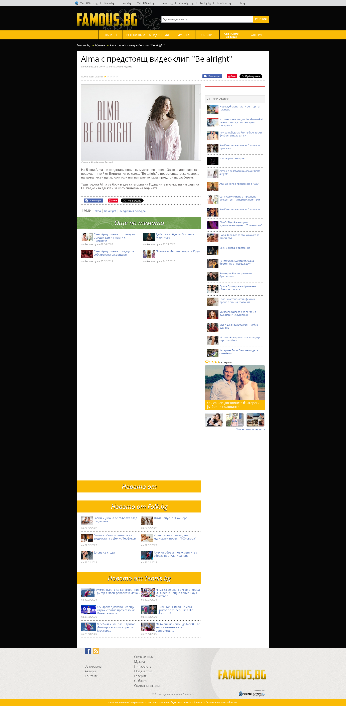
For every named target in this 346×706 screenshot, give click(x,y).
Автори (90, 671)
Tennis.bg (125, 3)
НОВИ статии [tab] (219, 99)
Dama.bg (109, 3)
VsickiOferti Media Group (76, 3)
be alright (110, 211)
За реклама (93, 666)
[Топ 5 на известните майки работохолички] (214, 420)
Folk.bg (241, 3)
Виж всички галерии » (250, 429)
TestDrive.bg (224, 3)
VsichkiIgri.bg (186, 3)
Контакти (91, 676)
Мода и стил (143, 671)
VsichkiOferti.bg (89, 3)
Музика (100, 45)
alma (98, 211)
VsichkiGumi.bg (145, 3)
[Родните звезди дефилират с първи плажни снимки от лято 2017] (255, 420)
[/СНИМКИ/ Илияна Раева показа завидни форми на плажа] (235, 420)
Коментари (213, 76)
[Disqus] (141, 321)
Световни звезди (147, 685)
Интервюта (142, 666)
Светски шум (143, 657)
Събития (140, 681)
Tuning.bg (205, 3)
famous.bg (83, 45)
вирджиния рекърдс (133, 211)
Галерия (140, 676)
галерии (218, 362)
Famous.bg (167, 3)
